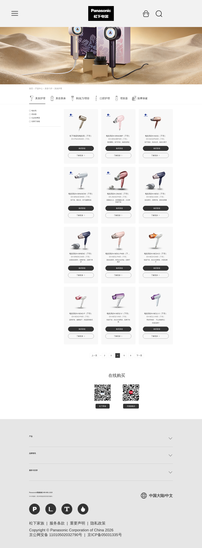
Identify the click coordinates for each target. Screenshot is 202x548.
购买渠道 (82, 148)
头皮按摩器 (35, 118)
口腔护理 (105, 98)
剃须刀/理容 (82, 98)
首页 (31, 89)
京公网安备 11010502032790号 (55, 535)
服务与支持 (33, 470)
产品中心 (39, 89)
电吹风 (34, 111)
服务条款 (57, 523)
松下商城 (102, 406)
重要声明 (77, 523)
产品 (31, 436)
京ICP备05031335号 (104, 535)
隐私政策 (98, 523)
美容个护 (48, 89)
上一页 (94, 355)
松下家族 (36, 523)
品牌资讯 (32, 453)
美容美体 (61, 98)
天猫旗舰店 (131, 406)
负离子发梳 (35, 121)
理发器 (124, 98)
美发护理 (58, 89)
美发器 (34, 114)
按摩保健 (142, 98)
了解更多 (79, 155)
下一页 (139, 355)
